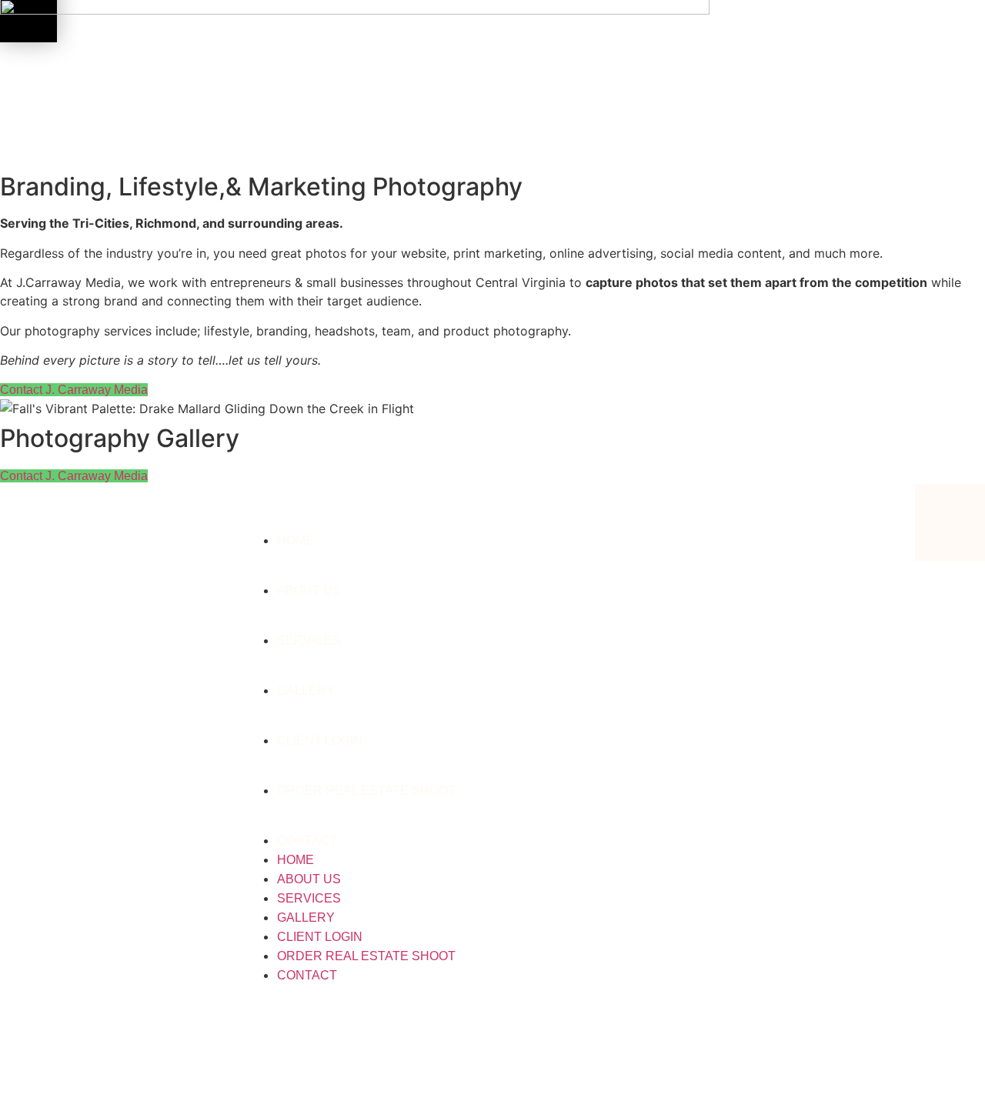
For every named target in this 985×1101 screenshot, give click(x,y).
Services (309, 640)
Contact (307, 840)
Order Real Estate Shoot (366, 790)
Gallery (306, 690)
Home (295, 540)
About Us (309, 590)
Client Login (319, 740)
